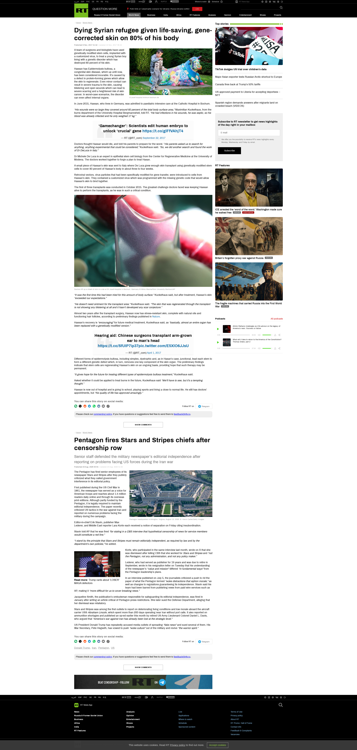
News (76, 712)
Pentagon (103, 647)
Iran (94, 647)
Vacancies (235, 734)
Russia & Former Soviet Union (107, 15)
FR (97, 2)
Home (78, 23)
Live (180, 712)
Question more (104, 8)
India (166, 15)
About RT (235, 719)
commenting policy (103, 414)
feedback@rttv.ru (182, 414)
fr (95, 697)
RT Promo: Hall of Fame (241, 723)
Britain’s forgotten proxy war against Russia (239, 258)
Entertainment (245, 15)
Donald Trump (82, 647)
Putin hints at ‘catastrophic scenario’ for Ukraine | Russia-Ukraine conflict (159, 9)
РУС (88, 2)
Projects (277, 15)
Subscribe (229, 150)
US (112, 647)
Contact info (236, 727)
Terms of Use (236, 712)
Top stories (222, 23)
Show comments (143, 425)
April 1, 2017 (154, 352)
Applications (183, 716)
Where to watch (185, 719)
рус (85, 697)
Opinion (227, 15)
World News (134, 15)
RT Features (195, 15)
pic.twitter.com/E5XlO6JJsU (163, 346)
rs (99, 697)
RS (102, 2)
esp (80, 697)
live (197, 9)
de (90, 697)
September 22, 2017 (154, 138)
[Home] (81, 10)
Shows (263, 15)
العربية (76, 2)
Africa (178, 15)
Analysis (212, 15)
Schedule (182, 723)
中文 (106, 2)
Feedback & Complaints (241, 731)
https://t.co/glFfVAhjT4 (162, 131)
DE (93, 2)
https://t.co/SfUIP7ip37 (118, 346)
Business (151, 15)
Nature (156, 316)
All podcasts (277, 319)
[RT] (130, 2)
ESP (82, 2)
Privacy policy (237, 716)
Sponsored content (186, 727)
